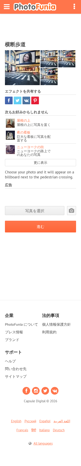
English (16, 421)
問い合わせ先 (16, 368)
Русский (30, 421)
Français (22, 430)
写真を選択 (34, 210)
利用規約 (49, 332)
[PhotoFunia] (35, 7)
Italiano (44, 430)
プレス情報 (14, 332)
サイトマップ (16, 376)
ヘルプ (10, 361)
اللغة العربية (62, 421)
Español (44, 421)
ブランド (12, 339)
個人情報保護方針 (56, 324)
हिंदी (33, 430)
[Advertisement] (40, 26)
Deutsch (59, 430)
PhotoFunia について (21, 324)
